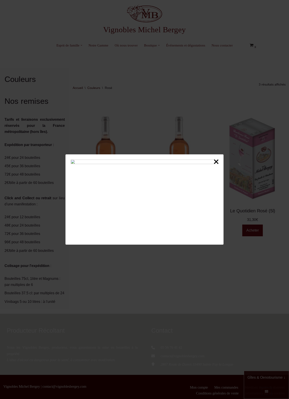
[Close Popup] (216, 162)
